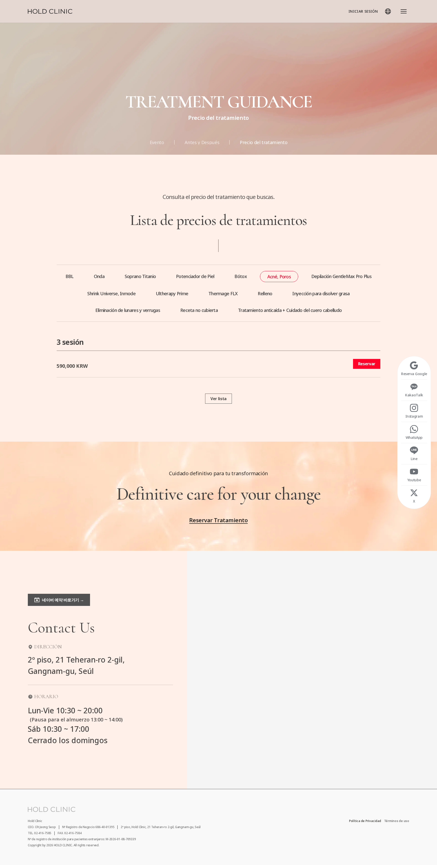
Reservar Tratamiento (218, 520)
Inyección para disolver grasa (320, 293)
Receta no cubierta (199, 310)
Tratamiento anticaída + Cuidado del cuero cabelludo (290, 310)
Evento (157, 142)
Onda (99, 276)
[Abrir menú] (403, 11)
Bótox (240, 276)
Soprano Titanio (140, 276)
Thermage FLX (222, 293)
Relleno (265, 293)
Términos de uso (396, 821)
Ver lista (218, 398)
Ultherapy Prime (172, 293)
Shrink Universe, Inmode (111, 293)
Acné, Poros (279, 277)
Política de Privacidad (365, 821)
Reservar (366, 364)
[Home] (50, 11)
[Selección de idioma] (388, 11)
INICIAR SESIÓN (363, 11)
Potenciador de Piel (195, 276)
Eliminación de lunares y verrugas (127, 310)
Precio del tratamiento (263, 142)
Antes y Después (202, 142)
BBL (69, 276)
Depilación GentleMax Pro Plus (341, 276)
